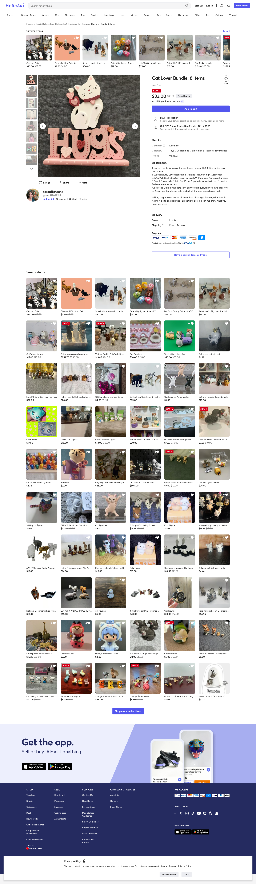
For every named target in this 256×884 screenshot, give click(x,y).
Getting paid (60, 812)
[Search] (187, 6)
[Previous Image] (43, 126)
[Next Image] (135, 126)
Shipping (58, 806)
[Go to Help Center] (164, 145)
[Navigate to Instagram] (187, 813)
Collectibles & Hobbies (65, 24)
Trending (30, 795)
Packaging (59, 801)
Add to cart (190, 108)
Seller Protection (89, 833)
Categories (31, 806)
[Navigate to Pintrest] (205, 813)
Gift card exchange (35, 824)
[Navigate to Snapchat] (217, 813)
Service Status (88, 806)
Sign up (199, 5)
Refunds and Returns (88, 841)
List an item (242, 5)
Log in (209, 5)
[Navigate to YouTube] (199, 813)
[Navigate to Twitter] (181, 813)
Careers (113, 801)
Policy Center (116, 806)
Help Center (87, 801)
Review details (169, 874)
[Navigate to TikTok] (193, 813)
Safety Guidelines (90, 821)
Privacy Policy (184, 866)
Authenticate (60, 818)
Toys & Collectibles (44, 24)
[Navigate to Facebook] (175, 813)
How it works (32, 818)
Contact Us (87, 795)
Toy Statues (83, 24)
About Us (114, 795)
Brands (29, 801)
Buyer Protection (90, 827)
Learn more (218, 120)
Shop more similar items (128, 711)
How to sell (59, 795)
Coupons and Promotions (32, 832)
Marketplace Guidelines (88, 814)
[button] (222, 6)
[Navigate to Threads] (211, 813)
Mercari (29, 24)
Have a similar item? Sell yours (190, 254)
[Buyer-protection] (182, 101)
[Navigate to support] (177, 795)
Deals (28, 812)
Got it (186, 874)
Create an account (35, 839)
